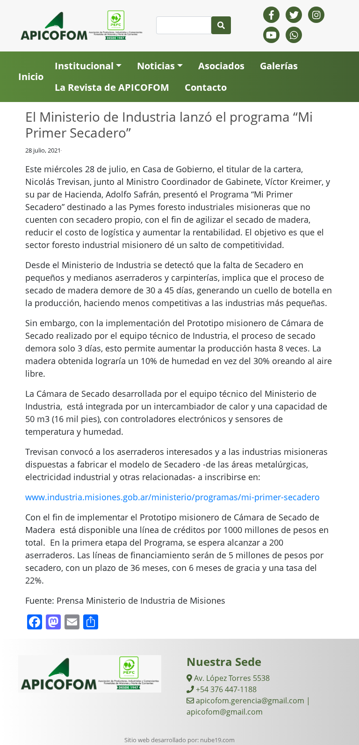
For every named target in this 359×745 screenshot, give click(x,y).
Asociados (221, 65)
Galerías (279, 65)
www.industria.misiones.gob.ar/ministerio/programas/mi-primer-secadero (172, 497)
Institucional (84, 65)
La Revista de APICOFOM (112, 87)
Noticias (156, 65)
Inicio (30, 76)
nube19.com (217, 740)
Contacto (206, 87)
